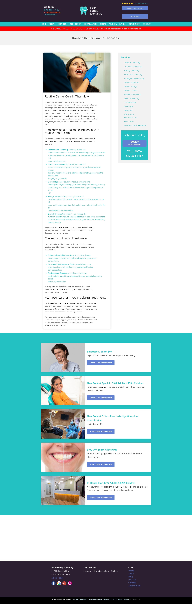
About (51, 24)
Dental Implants (131, 82)
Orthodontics (130, 102)
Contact (146, 24)
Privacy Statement (81, 599)
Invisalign (128, 106)
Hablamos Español (50, 15)
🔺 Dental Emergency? (52, 12)
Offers (103, 24)
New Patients (134, 24)
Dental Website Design (121, 599)
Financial (113, 24)
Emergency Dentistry (134, 78)
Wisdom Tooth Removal (135, 125)
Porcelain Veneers (132, 94)
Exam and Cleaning (133, 74)
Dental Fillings (130, 86)
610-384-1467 (51, 9)
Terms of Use (93, 599)
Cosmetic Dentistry (133, 66)
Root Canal (129, 121)
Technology (75, 24)
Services (62, 24)
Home (44, 24)
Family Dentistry (131, 70)
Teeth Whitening (131, 98)
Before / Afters (90, 24)
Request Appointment (134, 143)
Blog (130, 576)
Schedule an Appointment (101, 363)
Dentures (128, 110)
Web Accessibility (105, 599)
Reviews (122, 24)
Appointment (134, 585)
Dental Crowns (131, 90)
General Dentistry (132, 62)
